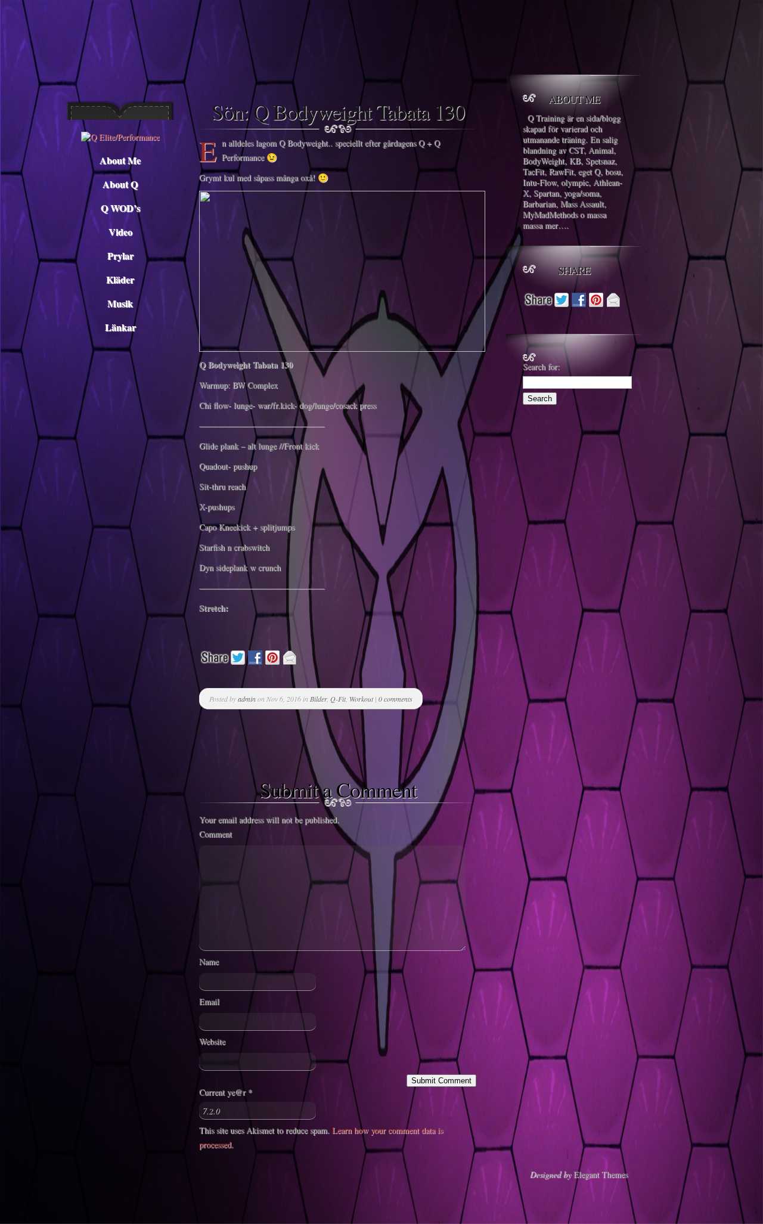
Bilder (318, 699)
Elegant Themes (600, 1174)
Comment (215, 833)
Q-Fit (338, 699)
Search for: (541, 366)
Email (209, 1001)
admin (247, 699)
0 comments (395, 699)
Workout (361, 699)
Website (212, 1041)
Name (209, 961)
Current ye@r (225, 1092)
